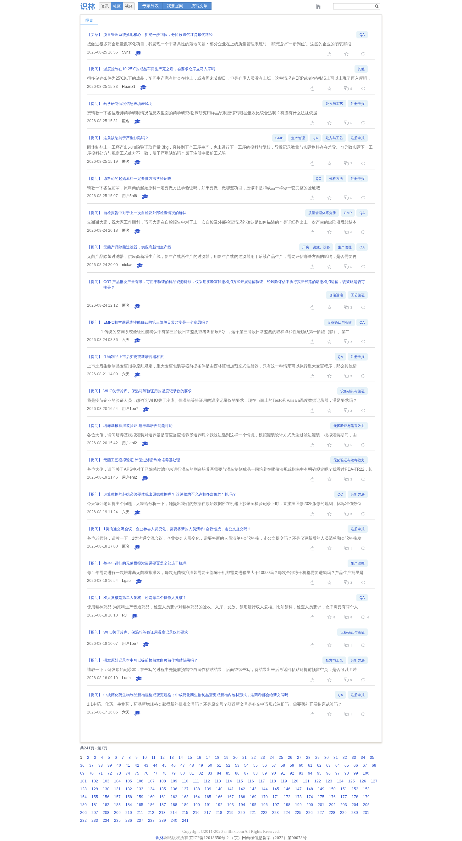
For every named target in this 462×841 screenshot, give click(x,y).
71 (100, 773)
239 (162, 820)
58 (283, 765)
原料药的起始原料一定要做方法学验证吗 (137, 178)
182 (106, 805)
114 (229, 781)
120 (295, 781)
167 (230, 797)
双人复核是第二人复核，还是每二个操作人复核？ (144, 597)
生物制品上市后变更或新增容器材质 (133, 357)
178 (355, 797)
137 (185, 789)
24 (272, 757)
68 (374, 765)
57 (274, 765)
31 (335, 757)
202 (332, 805)
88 (255, 773)
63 (328, 765)
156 (106, 797)
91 (283, 773)
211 (140, 812)
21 (244, 757)
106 (140, 781)
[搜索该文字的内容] (376, 6)
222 (264, 812)
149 (321, 789)
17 (208, 757)
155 (94, 797)
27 (299, 757)
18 (217, 757)
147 (298, 789)
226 (309, 812)
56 (264, 765)
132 (128, 789)
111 (196, 781)
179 (366, 797)
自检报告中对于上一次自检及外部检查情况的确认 (144, 213)
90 (274, 773)
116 (251, 781)
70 (91, 773)
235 (117, 820)
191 (208, 805)
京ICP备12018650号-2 (209, 837)
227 (320, 812)
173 (298, 797)
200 (309, 805)
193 (230, 805)
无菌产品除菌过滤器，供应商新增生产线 (137, 247)
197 (275, 805)
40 (119, 765)
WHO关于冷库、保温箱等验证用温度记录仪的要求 (145, 632)
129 (94, 789)
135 (162, 789)
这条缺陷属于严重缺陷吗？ (126, 138)
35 (372, 757)
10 (144, 757)
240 (174, 820)
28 (308, 757)
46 (173, 765)
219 (230, 812)
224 (286, 812)
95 (319, 773)
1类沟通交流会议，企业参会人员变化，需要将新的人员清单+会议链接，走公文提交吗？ (177, 529)
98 (346, 773)
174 (309, 797)
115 (240, 781)
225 (298, 812)
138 (196, 789)
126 (363, 781)
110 (185, 781)
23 (263, 757)
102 (94, 781)
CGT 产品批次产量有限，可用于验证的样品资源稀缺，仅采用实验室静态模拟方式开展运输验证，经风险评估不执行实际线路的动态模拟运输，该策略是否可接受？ (234, 285)
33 (354, 757)
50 (210, 765)
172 (287, 797)
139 (208, 789)
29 (317, 757)
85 (228, 773)
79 (173, 773)
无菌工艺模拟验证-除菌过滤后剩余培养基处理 (141, 460)
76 (146, 773)
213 (162, 812)
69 (82, 773)
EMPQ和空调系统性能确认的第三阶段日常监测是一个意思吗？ (156, 322)
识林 (160, 837)
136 (174, 789)
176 (332, 797)
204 (355, 805)
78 (164, 773)
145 (275, 789)
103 (106, 781)
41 (128, 765)
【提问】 (94, 69)
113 (218, 781)
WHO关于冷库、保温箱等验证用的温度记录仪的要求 (147, 391)
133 (140, 789)
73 (119, 773)
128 (83, 789)
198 (287, 805)
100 (366, 773)
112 (207, 781)
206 (83, 812)
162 (174, 797)
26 (290, 757)
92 (292, 773)
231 (366, 812)
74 (128, 773)
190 (196, 805)
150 (332, 789)
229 (343, 812)
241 (185, 820)
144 (264, 789)
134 (151, 789)
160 (151, 797)
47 (182, 765)
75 (137, 773)
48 (192, 765)
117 (262, 781)
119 (284, 781)
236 (128, 820)
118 (273, 781)
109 (174, 781)
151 (343, 789)
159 (140, 797)
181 (94, 805)
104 (117, 781)
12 (162, 757)
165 (208, 797)
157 (117, 797)
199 (298, 805)
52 (228, 765)
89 (264, 773)
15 (190, 757)
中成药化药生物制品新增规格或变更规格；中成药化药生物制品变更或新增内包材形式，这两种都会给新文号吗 (195, 695)
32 (345, 757)
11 (153, 757)
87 (246, 773)
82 (201, 773)
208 (106, 812)
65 (346, 765)
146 (287, 789)
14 (181, 757)
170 (264, 797)
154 (83, 797)
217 (207, 812)
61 (310, 765)
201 (321, 805)
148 (309, 789)
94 (310, 773)
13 (171, 757)
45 (164, 765)
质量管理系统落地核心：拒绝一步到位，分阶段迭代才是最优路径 (158, 34)
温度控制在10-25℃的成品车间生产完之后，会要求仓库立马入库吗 (159, 69)
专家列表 (150, 5)
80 (182, 773)
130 (106, 789)
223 (275, 812)
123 (329, 781)
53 (237, 765)
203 (343, 805)
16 (199, 757)
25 (281, 757)
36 (82, 765)
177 (343, 797)
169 (253, 797)
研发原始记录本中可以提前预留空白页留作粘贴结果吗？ (150, 660)
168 (242, 797)
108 (162, 781)
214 (173, 812)
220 (241, 812)
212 (151, 812)
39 (109, 765)
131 (117, 789)
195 (253, 805)
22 (253, 757)
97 (337, 773)
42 (137, 765)
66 (356, 765)
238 (151, 820)
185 (140, 805)
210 (128, 812)
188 (174, 805)
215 (185, 812)
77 (155, 773)
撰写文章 (199, 5)
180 (83, 805)
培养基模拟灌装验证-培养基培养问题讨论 (138, 425)
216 (196, 812)
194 (242, 805)
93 (301, 773)
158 (128, 797)
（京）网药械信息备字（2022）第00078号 (268, 837)
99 (356, 773)
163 (185, 797)
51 (219, 765)
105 (128, 781)
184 (128, 805)
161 (162, 797)
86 (237, 773)
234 (106, 820)
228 (332, 812)
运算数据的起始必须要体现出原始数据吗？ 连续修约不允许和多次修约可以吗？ (169, 494)
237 (140, 820)
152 (355, 789)
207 (94, 812)
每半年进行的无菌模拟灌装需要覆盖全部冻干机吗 (144, 563)
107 (151, 781)
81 (192, 773)
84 (219, 773)
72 (109, 773)
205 (366, 805)
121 (306, 781)
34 (363, 757)
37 (91, 765)
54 (246, 765)
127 (374, 781)
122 (317, 781)
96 (328, 773)
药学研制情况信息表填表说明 (127, 103)
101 (83, 781)
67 (365, 765)
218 (219, 812)
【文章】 (94, 34)
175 (321, 797)
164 (196, 797)
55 (255, 765)
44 (155, 765)
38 (100, 765)
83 (210, 773)
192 (219, 805)
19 (226, 757)
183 (117, 805)
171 (275, 797)
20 (235, 757)
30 (326, 757)
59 (292, 765)
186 (151, 805)
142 (242, 789)
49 (201, 765)
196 (264, 805)
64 (337, 765)
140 (219, 789)
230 (354, 812)
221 (253, 812)
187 (162, 805)
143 (253, 789)
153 (366, 789)
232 (83, 820)
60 (301, 765)
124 (340, 781)
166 (219, 797)
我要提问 (175, 5)
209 (117, 812)
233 (94, 820)
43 (146, 765)
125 (351, 781)
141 (230, 789)
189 (185, 805)
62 (319, 765)
